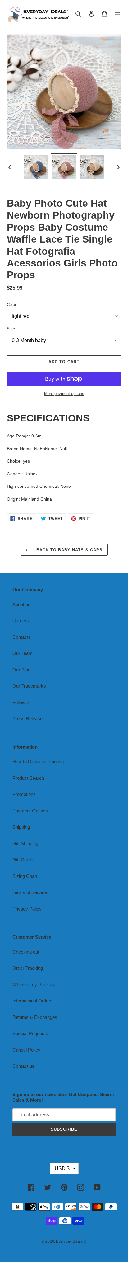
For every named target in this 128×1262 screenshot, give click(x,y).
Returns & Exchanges (34, 1017)
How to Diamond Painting (38, 761)
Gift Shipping (25, 843)
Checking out (25, 951)
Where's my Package (34, 984)
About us (21, 604)
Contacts (21, 637)
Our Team (22, 653)
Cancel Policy (26, 1049)
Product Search (28, 778)
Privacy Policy (27, 908)
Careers (20, 620)
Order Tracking (27, 968)
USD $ (62, 1168)
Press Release (27, 718)
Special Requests (30, 1033)
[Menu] (117, 13)
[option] (36, 167)
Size (11, 329)
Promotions (24, 794)
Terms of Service (29, 892)
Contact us (23, 1066)
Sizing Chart (24, 876)
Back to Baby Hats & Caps (69, 550)
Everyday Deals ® (71, 1241)
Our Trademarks (29, 686)
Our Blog (21, 669)
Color (11, 304)
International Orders (32, 1000)
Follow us (22, 702)
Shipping (21, 827)
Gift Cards (22, 859)
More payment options (64, 393)
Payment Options (30, 810)
